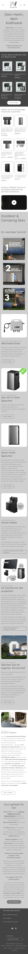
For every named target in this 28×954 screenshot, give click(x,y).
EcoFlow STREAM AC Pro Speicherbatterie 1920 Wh (6, 154)
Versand (10, 948)
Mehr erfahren (8, 792)
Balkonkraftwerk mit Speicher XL (6, 95)
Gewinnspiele (7, 918)
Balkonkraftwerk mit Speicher (20, 74)
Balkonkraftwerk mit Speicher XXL (20, 95)
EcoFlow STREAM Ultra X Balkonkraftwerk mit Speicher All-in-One (7, 130)
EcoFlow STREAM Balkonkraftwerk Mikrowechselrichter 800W (20, 154)
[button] (3, 5)
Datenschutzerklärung (21, 945)
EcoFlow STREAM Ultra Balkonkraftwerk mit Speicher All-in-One (20, 130)
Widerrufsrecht (10, 945)
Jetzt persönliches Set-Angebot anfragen (11, 628)
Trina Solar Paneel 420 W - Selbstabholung (21, 176)
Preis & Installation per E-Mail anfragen (13, 551)
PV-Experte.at (12, 943)
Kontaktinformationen (19, 948)
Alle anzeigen (14, 102)
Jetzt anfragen (14, 902)
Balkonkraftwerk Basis (7, 74)
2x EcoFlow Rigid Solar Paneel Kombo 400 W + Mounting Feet (7, 177)
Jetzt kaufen (8, 361)
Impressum (15, 950)
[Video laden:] (14, 202)
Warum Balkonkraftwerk (10, 914)
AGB (6, 948)
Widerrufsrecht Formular (10, 921)
